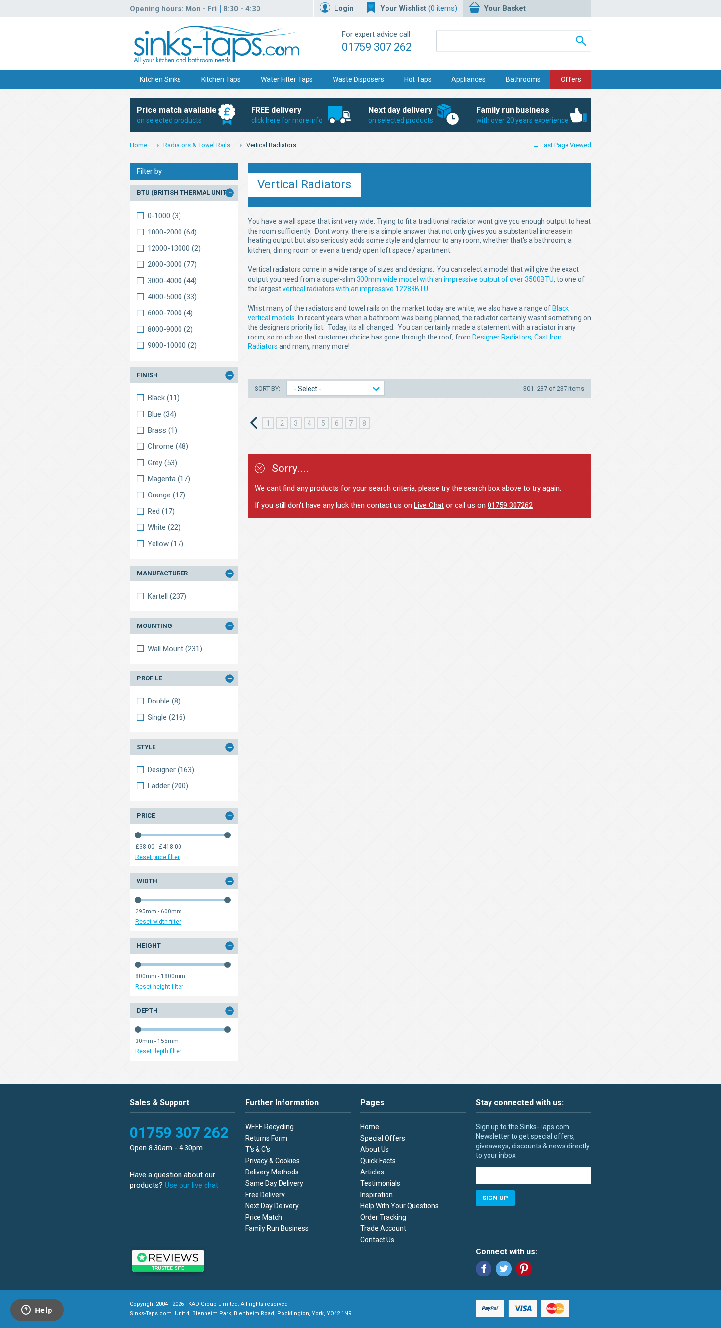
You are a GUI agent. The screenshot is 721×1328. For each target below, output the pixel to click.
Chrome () (168, 446)
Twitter (504, 1268)
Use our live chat (191, 1185)
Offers (571, 79)
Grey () (162, 462)
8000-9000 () (170, 329)
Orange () (166, 495)
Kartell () (167, 596)
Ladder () (168, 785)
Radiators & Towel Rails (196, 145)
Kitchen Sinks (160, 79)
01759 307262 (510, 505)
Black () (164, 397)
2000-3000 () (172, 264)
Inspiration (376, 1194)
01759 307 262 (377, 47)
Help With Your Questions (399, 1206)
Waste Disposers (358, 79)
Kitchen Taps (221, 79)
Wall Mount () (175, 648)
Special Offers (382, 1138)
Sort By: (268, 388)
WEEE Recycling (269, 1127)
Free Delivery (265, 1194)
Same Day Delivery (274, 1183)
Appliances (468, 79)
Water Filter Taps (287, 79)
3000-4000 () (172, 280)
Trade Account (383, 1228)
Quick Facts (378, 1161)
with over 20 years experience (522, 114)
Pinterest (524, 1268)
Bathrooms (523, 79)
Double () (164, 701)
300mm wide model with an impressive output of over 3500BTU (455, 279)
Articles (372, 1172)
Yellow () (165, 543)
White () (164, 527)
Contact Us (377, 1240)
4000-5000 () (172, 296)
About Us (374, 1149)
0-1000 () (164, 215)
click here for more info (287, 114)
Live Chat (429, 505)
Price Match (263, 1217)
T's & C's (257, 1149)
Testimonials (380, 1183)
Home (138, 145)
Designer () (171, 769)
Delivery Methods (272, 1172)
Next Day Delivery (272, 1206)
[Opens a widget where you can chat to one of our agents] (37, 1311)
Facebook (483, 1268)
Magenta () (169, 478)
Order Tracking (383, 1217)
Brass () (162, 430)
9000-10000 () (172, 345)
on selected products (177, 114)
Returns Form (266, 1138)
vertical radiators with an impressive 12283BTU (355, 289)
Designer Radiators (501, 337)
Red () (161, 511)
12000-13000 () (174, 248)
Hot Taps (418, 79)
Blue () (162, 414)
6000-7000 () (170, 313)
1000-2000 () (172, 232)
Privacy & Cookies (272, 1161)
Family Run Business (277, 1228)
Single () (166, 717)
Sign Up (495, 1197)
